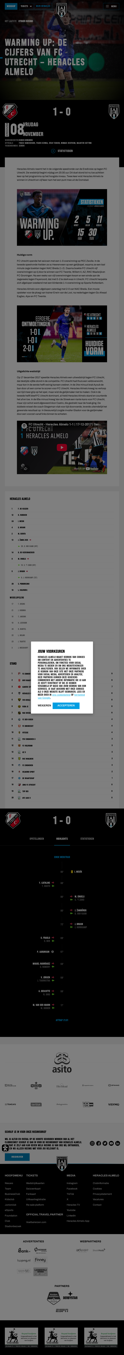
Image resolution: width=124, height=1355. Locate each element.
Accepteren (66, 705)
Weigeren (44, 705)
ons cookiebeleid (61, 695)
